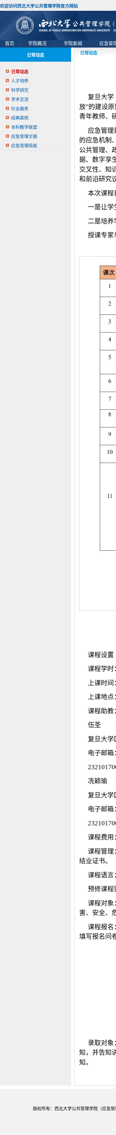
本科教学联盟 (24, 127)
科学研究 (19, 90)
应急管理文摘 (24, 136)
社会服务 (19, 108)
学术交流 (19, 99)
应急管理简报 (24, 145)
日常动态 (19, 71)
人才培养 (19, 81)
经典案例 (19, 118)
